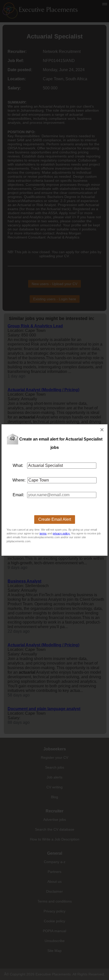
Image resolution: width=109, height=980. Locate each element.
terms (43, 533)
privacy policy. (61, 533)
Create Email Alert (54, 519)
